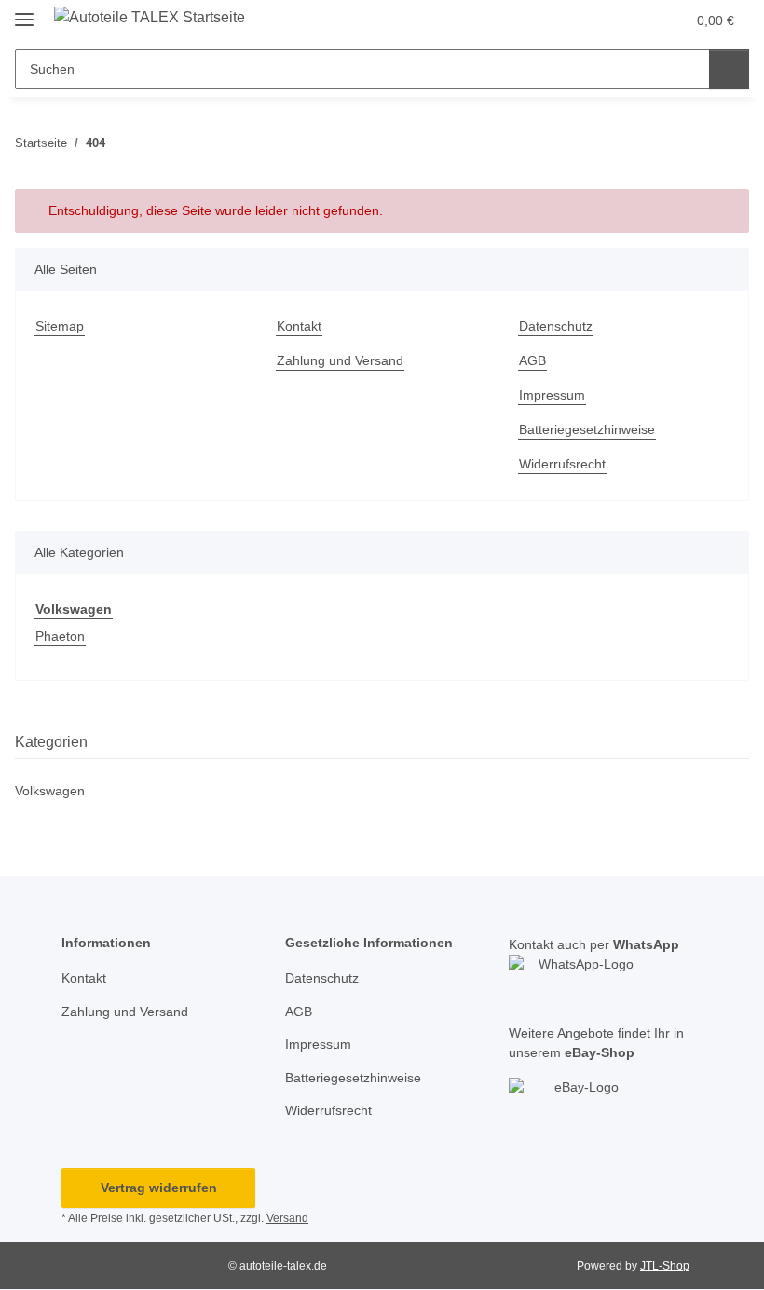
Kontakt (299, 326)
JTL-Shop (664, 1265)
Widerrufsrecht (562, 463)
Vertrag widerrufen (159, 1187)
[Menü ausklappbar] (24, 11)
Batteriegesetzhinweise (587, 429)
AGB (532, 360)
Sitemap (59, 326)
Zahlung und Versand (340, 360)
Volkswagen (50, 790)
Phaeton (60, 636)
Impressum (552, 394)
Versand (287, 1218)
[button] (597, 20)
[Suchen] (729, 69)
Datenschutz (556, 326)
